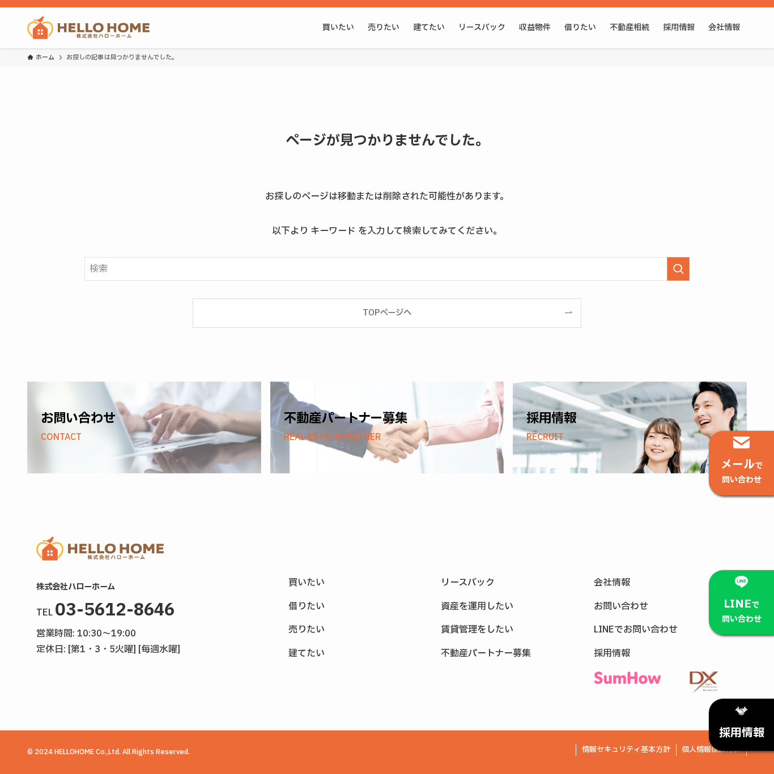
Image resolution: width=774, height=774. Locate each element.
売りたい (306, 629)
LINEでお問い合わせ (636, 629)
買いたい (306, 582)
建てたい (306, 653)
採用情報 (612, 653)
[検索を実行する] (678, 269)
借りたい (306, 606)
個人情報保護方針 (711, 749)
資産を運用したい (477, 606)
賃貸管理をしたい (477, 629)
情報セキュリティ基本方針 (626, 749)
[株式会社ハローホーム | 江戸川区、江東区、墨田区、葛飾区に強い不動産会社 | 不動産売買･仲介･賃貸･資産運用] (88, 27)
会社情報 (612, 582)
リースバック (468, 582)
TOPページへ (387, 313)
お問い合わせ (621, 606)
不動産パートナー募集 (486, 653)
